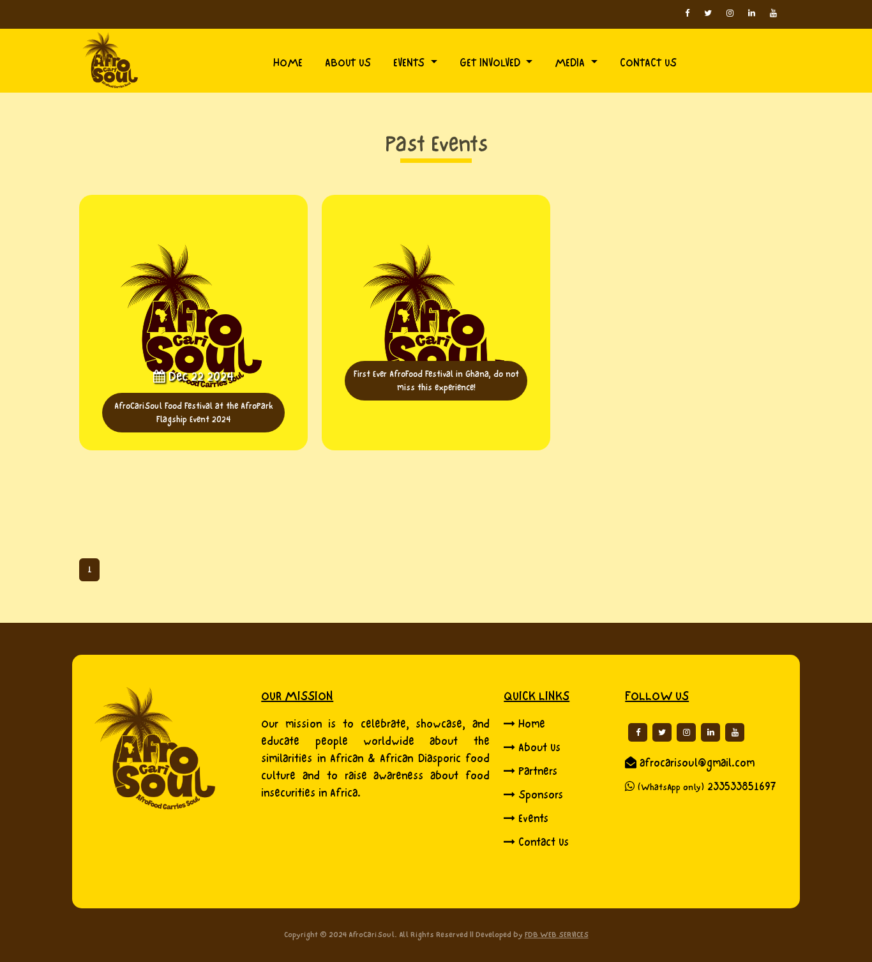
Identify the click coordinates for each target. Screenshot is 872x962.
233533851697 (741, 786)
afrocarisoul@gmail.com (697, 763)
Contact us (648, 63)
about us (348, 63)
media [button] (571, 63)
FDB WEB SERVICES (557, 934)
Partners (537, 771)
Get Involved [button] (491, 63)
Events (533, 818)
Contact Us (543, 842)
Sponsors (540, 795)
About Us (539, 747)
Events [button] (410, 63)
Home (288, 63)
